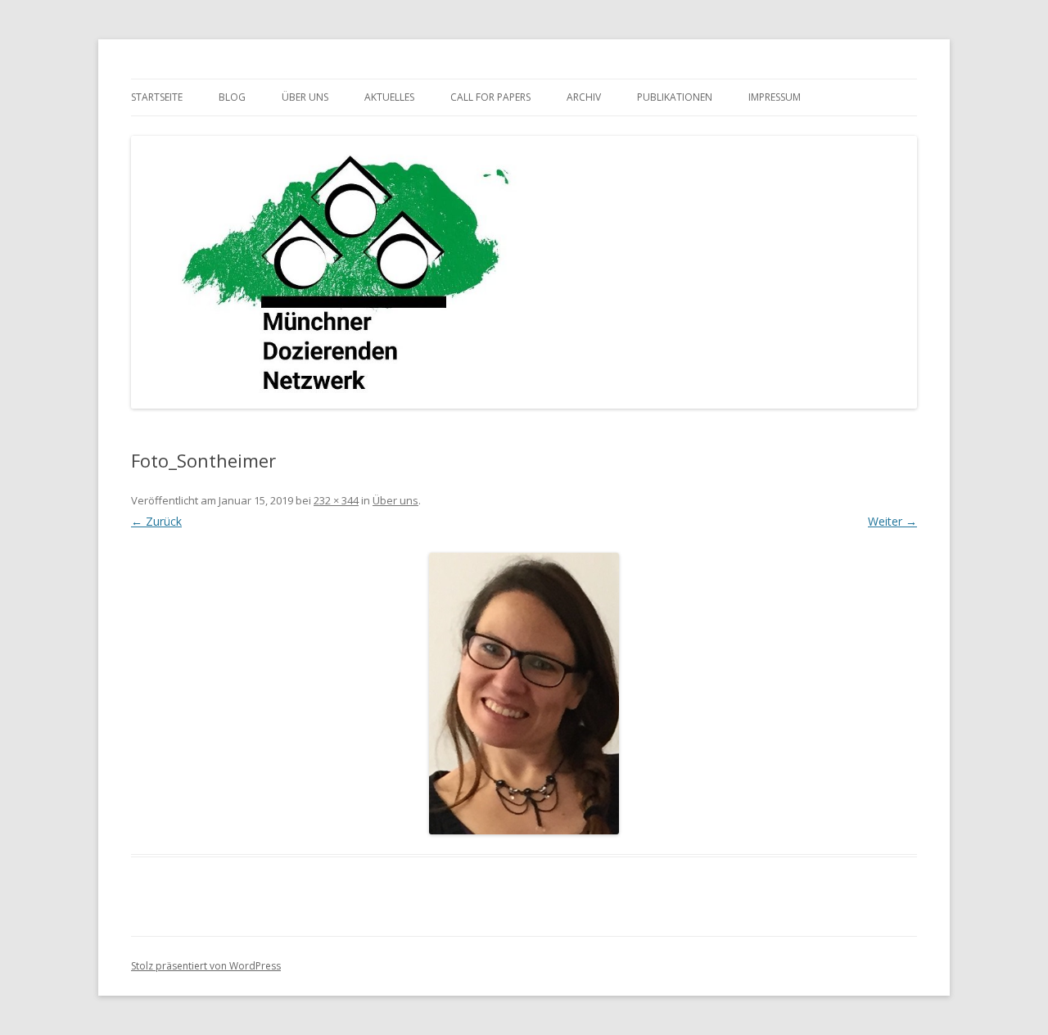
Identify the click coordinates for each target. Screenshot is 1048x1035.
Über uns (305, 97)
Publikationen (674, 97)
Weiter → (892, 521)
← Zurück (156, 521)
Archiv (584, 97)
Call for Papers (490, 97)
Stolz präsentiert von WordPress (206, 966)
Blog (232, 97)
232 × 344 (336, 500)
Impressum (774, 97)
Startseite (157, 97)
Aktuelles (389, 97)
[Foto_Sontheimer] (524, 693)
